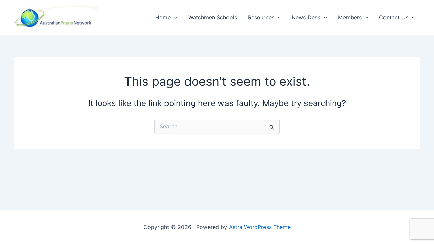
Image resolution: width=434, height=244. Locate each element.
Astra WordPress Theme (260, 227)
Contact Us (393, 17)
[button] (174, 17)
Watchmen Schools (212, 17)
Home (163, 17)
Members (350, 17)
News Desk (306, 17)
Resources (261, 17)
